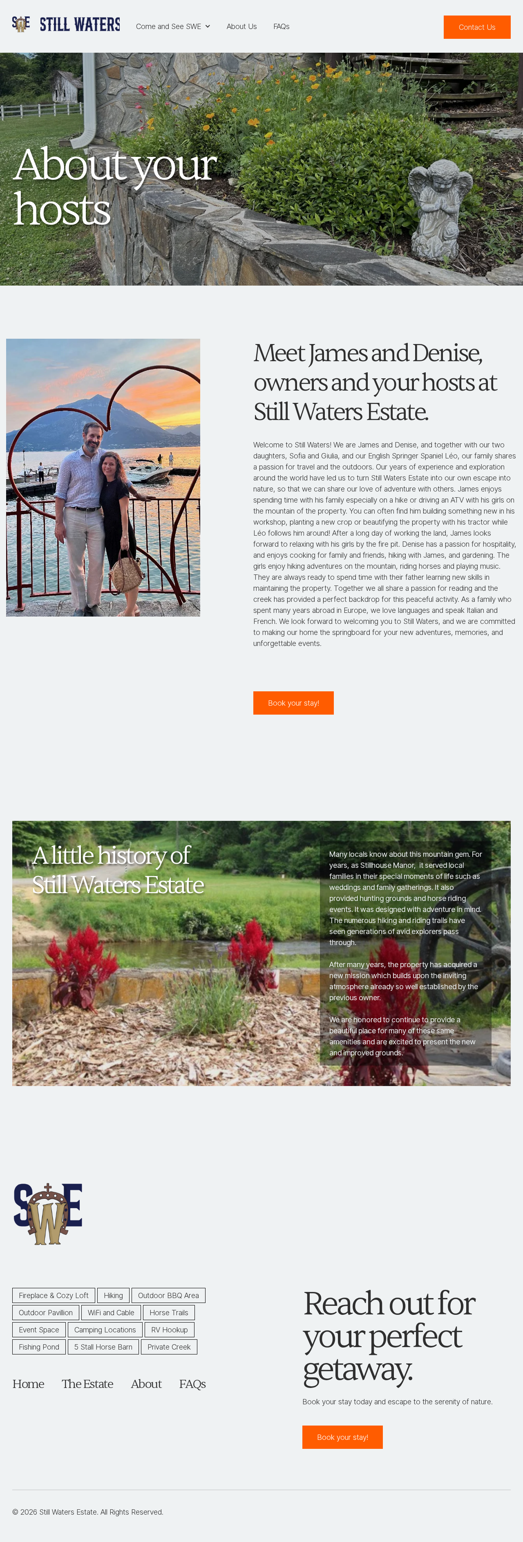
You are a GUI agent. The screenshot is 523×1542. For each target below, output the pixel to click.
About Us (242, 26)
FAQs (281, 26)
